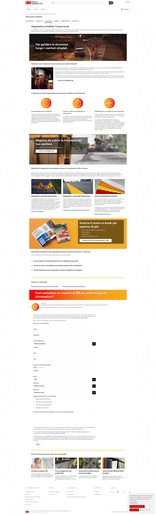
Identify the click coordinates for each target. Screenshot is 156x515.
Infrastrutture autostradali (43, 405)
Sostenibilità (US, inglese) (31, 501)
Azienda (35, 347)
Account (126, 9)
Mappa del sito (97, 494)
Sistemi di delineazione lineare (106, 196)
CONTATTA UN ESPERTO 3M (65, 80)
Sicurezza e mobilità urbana (44, 402)
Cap (34, 359)
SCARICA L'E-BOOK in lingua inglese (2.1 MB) (95, 240)
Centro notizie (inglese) (54, 491)
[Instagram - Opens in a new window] (129, 492)
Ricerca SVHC (70, 494)
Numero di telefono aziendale (42, 365)
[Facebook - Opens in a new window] (124, 492)
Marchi (43, 9)
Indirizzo (35, 370)
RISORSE (56, 21)
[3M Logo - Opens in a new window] (34, 2)
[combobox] (35, 367)
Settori (36, 9)
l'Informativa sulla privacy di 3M (57, 433)
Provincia (36, 383)
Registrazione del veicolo (43, 399)
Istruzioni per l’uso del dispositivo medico (76, 496)
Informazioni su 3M (29, 491)
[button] (145, 510)
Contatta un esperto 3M (39, 471)
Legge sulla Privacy (44, 510)
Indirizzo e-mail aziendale (41, 323)
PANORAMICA (29, 21)
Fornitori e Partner (29, 499)
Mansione (36, 389)
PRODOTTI (39, 21)
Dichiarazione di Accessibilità (55, 510)
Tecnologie (27, 504)
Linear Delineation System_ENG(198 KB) (74, 286)
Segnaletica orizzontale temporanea (76, 196)
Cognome (36, 335)
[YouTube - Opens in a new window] (118, 492)
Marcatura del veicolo (42, 408)
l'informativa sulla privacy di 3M (79, 318)
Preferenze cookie (66, 510)
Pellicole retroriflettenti (37, 211)
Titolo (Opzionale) (38, 341)
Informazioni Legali (35, 510)
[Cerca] (111, 2)
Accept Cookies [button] (134, 509)
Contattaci (96, 491)
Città (34, 353)
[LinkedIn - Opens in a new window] (112, 492)
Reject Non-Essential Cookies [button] (137, 506)
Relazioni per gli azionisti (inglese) (33, 496)
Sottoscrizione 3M (53, 494)
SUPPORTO (75, 21)
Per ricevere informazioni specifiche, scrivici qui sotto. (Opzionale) (53, 412)
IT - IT (125, 2)
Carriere (27, 494)
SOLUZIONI (48, 21)
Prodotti (28, 9)
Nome (35, 329)
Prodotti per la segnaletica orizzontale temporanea (76, 210)
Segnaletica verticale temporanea (44, 196)
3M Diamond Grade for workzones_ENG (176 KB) (46, 286)
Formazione (65, 21)
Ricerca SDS (70, 491)
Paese (35, 376)
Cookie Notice (133, 502)
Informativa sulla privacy (80, 432)
